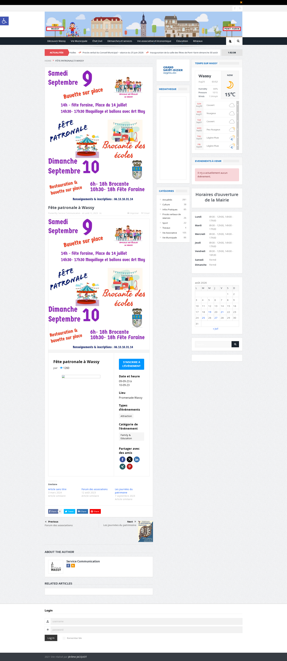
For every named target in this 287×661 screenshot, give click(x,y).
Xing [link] (122, 466)
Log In (51, 638)
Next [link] (130, 521)
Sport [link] (165, 222)
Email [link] (146, 213)
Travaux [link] (166, 227)
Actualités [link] (167, 199)
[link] (4, 21)
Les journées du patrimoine (124, 491)
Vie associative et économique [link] (154, 41)
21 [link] (222, 312)
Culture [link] (166, 204)
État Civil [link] (97, 41)
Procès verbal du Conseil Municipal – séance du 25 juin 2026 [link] (80, 52)
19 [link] (209, 312)
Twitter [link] (130, 459)
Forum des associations (95, 489)
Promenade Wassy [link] (130, 397)
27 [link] (215, 317)
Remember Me (74, 638)
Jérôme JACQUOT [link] (77, 656)
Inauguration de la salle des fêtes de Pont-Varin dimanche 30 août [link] (152, 52)
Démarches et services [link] (119, 41)
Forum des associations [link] (59, 525)
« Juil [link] (215, 328)
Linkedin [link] (137, 459)
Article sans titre (57, 489)
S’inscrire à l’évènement (131, 364)
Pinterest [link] (130, 466)
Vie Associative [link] (169, 232)
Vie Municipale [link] (79, 41)
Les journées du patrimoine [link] (119, 525)
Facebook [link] (122, 459)
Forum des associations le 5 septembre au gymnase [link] (219, 52)
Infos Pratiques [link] (169, 209)
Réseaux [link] (197, 41)
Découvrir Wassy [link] (56, 41)
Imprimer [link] (134, 213)
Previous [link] (53, 521)
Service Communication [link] (69, 213)
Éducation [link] (182, 41)
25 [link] (203, 317)
